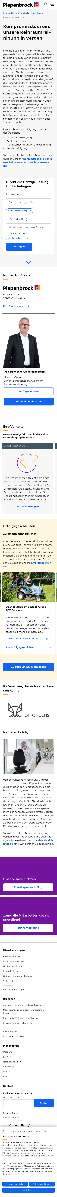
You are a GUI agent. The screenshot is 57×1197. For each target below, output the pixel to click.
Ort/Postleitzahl (11, 1098)
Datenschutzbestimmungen (18, 1131)
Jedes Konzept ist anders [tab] (16, 446)
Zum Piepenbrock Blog (28, 887)
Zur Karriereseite (28, 927)
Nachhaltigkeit (10, 1062)
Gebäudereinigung (12, 966)
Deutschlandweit (18, 233)
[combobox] (28, 227)
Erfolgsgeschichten (13, 1036)
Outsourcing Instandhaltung (17, 976)
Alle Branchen (10, 1031)
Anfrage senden (29, 391)
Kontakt (8, 1086)
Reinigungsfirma (11, 956)
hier (15, 1174)
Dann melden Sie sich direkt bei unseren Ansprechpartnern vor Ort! (28, 162)
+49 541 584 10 (11, 1117)
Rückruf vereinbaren (29, 401)
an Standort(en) (16, 219)
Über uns (7, 1052)
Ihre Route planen (14, 306)
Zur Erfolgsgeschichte (20, 647)
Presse (6, 1071)
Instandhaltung (11, 971)
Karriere (7, 1067)
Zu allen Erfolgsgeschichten (28, 666)
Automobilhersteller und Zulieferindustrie (24, 1005)
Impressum (42, 1131)
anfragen (19, 246)
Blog (5, 1057)
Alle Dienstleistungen (14, 989)
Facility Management (14, 961)
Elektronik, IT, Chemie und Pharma (20, 1018)
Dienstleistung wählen (22, 202)
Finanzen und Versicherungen (18, 1023)
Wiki (5, 1076)
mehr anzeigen (29, 506)
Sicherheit (8, 981)
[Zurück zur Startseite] (22, 4)
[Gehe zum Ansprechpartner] (28, 263)
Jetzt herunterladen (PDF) (23, 638)
